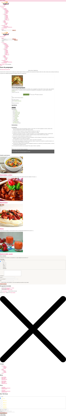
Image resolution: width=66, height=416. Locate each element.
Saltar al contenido (2, 0)
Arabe (3, 369)
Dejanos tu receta (4, 388)
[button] (12, 91)
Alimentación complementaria (6, 391)
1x (12, 107)
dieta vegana (3, 378)
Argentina (16, 100)
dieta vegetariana (4, 377)
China (3, 373)
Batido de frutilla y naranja (6, 254)
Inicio (1, 64)
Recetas (3, 64)
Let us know (24, 151)
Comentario (2, 275)
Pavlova (2, 228)
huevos (15, 109)
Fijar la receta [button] (33, 94)
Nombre (1, 277)
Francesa (5, 371)
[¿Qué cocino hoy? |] (5, 5)
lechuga (16, 117)
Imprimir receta (35, 70)
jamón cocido (17, 113)
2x (13, 107)
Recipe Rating (2, 259)
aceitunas (14, 121)
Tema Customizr (13, 292)
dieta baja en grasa (4, 379)
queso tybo (17, 114)
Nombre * (1, 411)
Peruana (5, 368)
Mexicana (19, 100)
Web (0, 280)
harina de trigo (17, 112)
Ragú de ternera (3, 202)
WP (4, 292)
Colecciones (3, 387)
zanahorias (16, 115)
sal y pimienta (15, 122)
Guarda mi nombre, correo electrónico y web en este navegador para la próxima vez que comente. (15, 282)
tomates (15, 118)
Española (5, 372)
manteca (16, 120)
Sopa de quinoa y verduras (6, 174)
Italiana (5, 370)
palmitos (16, 119)
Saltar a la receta (30, 70)
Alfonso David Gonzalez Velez (5, 69)
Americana (3, 365)
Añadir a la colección (39, 94)
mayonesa (17, 116)
